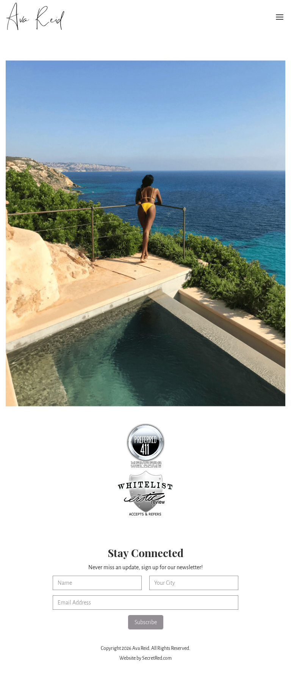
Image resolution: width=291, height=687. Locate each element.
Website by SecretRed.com (145, 658)
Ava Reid (33, 19)
